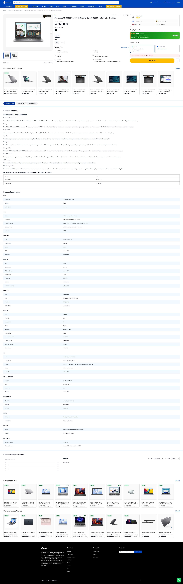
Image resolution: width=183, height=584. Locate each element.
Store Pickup (95, 557)
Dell (14, 10)
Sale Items (118, 6)
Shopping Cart (96, 551)
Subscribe (138, 551)
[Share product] (124, 15)
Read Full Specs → (125, 47)
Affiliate (68, 571)
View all (177, 68)
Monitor (100, 6)
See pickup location (136, 50)
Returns (68, 562)
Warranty (69, 565)
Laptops (44, 6)
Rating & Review (32, 103)
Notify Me (152, 60)
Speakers (65, 6)
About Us (69, 551)
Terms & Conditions (71, 557)
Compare (95, 554)
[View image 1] (7, 55)
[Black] (56, 30)
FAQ (68, 568)
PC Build (82, 6)
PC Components (91, 6)
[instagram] (140, 580)
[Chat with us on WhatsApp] (179, 580)
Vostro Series (19, 10)
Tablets (57, 6)
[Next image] (51, 32)
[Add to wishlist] (127, 15)
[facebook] (137, 580)
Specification (21, 103)
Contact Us (69, 560)
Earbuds (51, 6)
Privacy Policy (70, 554)
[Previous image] (5, 32)
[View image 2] (14, 55)
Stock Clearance (110, 6)
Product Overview (9, 103)
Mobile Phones (35, 6)
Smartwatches (74, 6)
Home (4, 10)
